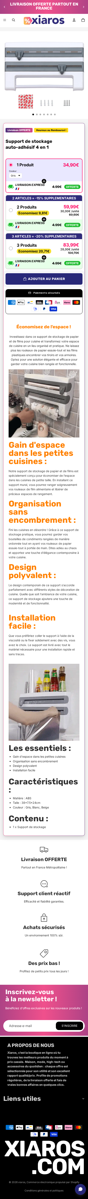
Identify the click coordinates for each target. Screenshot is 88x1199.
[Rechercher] (13, 20)
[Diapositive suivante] (83, 6)
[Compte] (74, 20)
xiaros (21, 1182)
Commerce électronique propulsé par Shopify (53, 1182)
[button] (44, 176)
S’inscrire (69, 1025)
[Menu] (4, 20)
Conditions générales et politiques (44, 1190)
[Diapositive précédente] (4, 6)
